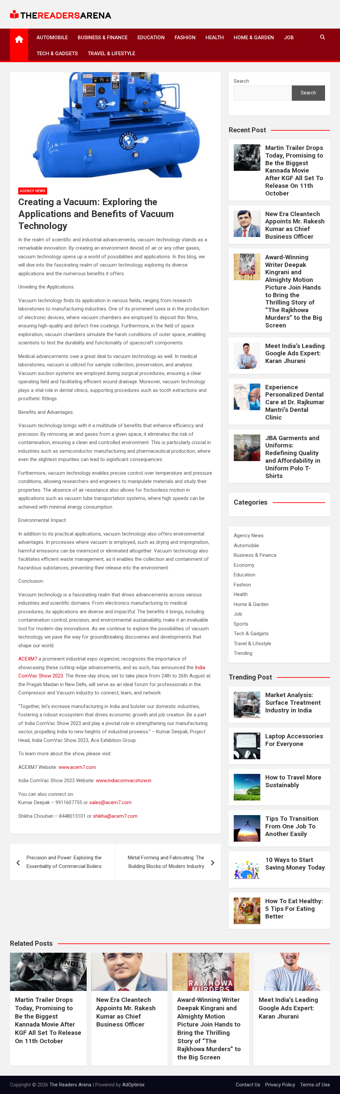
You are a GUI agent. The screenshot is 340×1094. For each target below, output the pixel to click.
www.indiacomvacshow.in (123, 781)
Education (151, 38)
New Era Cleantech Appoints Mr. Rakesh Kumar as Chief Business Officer (295, 225)
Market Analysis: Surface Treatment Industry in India (293, 702)
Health (215, 38)
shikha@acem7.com (115, 816)
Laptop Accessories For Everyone (294, 740)
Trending (243, 653)
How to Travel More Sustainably (293, 781)
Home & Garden (254, 38)
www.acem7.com (77, 767)
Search (241, 81)
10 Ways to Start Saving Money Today (295, 863)
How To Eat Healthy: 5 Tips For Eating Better (294, 908)
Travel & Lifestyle (111, 54)
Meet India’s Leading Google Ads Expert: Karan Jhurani (295, 353)
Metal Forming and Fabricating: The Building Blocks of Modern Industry (166, 862)
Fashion (185, 38)
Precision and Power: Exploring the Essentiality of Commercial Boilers (64, 862)
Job (289, 38)
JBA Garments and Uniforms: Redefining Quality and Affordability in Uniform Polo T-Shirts (292, 457)
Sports (241, 624)
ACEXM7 (27, 659)
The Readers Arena (70, 1085)
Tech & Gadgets (57, 54)
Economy (244, 565)
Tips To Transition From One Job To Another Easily (291, 826)
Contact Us (248, 1085)
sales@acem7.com (110, 802)
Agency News (32, 191)
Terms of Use (315, 1085)
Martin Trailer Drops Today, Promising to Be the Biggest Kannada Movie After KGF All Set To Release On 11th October (294, 170)
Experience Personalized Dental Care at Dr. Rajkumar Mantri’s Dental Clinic (294, 402)
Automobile (52, 38)
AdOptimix (133, 1085)
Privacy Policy (280, 1085)
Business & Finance (103, 38)
